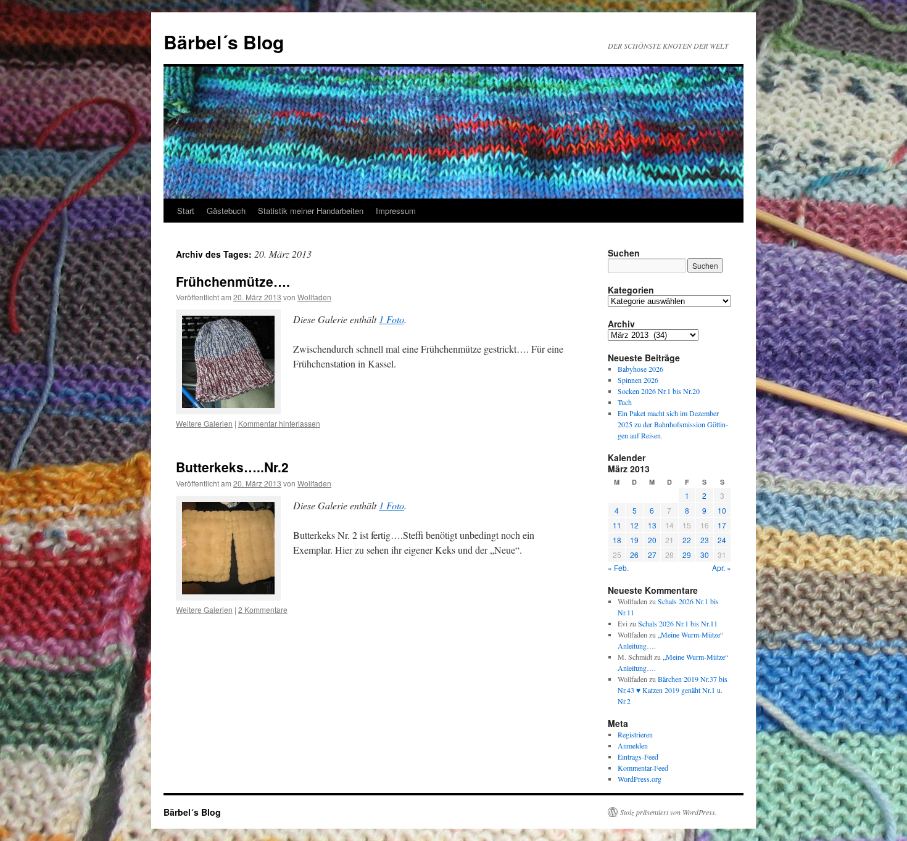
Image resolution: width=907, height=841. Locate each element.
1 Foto (391, 319)
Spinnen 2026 (638, 380)
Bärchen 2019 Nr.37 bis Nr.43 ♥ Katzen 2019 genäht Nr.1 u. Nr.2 (672, 690)
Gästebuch (226, 210)
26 (634, 554)
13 (652, 525)
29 (686, 554)
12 (634, 525)
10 (722, 510)
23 (704, 540)
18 (617, 540)
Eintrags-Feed (638, 756)
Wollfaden (314, 297)
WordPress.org (639, 779)
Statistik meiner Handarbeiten (310, 210)
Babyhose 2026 (640, 369)
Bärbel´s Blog (224, 41)
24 (722, 540)
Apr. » (721, 567)
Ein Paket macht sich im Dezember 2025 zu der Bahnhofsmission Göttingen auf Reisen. (673, 424)
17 (722, 525)
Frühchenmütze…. (233, 281)
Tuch (625, 402)
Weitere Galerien (204, 423)
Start (185, 210)
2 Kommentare (263, 609)
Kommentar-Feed (643, 768)
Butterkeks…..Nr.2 (232, 466)
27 (652, 554)
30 (704, 554)
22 (686, 540)
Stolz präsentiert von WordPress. (668, 812)
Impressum (396, 210)
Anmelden (633, 745)
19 (634, 540)
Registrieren (635, 734)
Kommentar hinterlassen (279, 423)
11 (617, 525)
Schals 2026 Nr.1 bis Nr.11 (678, 623)
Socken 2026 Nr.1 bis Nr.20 (659, 391)
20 (652, 540)
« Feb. (618, 567)
